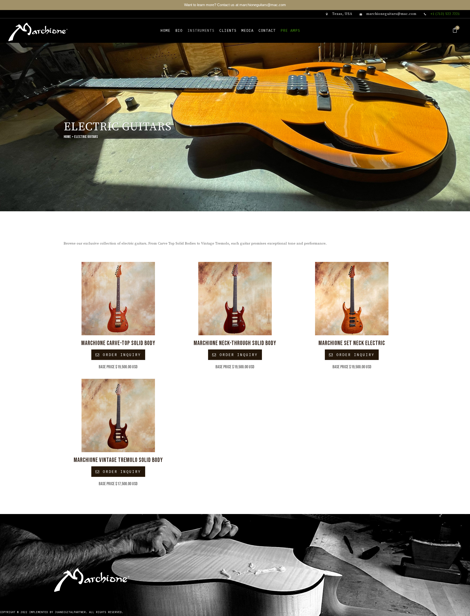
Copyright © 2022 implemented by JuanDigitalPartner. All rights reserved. (61, 612)
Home (67, 136)
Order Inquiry (120, 354)
